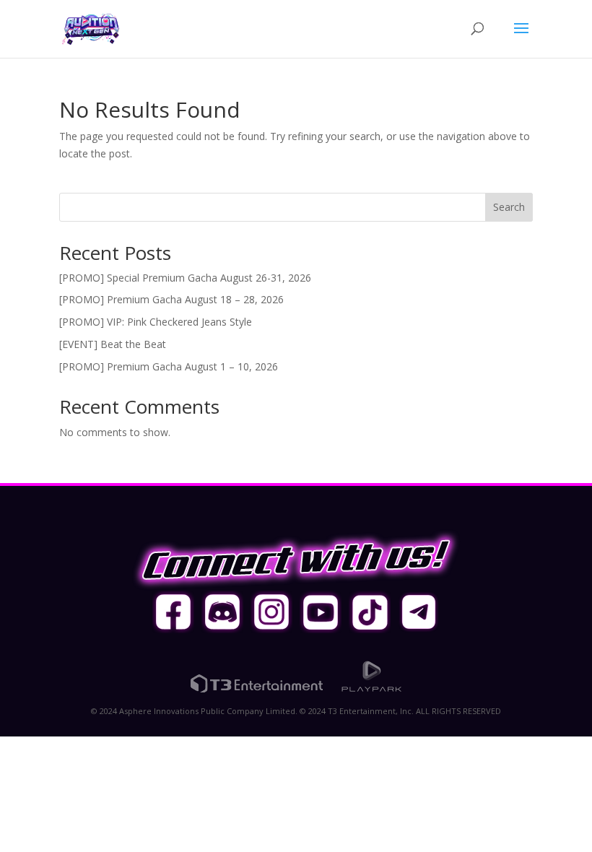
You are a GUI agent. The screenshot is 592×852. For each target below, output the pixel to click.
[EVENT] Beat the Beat (112, 344)
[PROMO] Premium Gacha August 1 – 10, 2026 (168, 366)
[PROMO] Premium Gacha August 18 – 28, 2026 (171, 299)
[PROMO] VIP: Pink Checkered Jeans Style (155, 322)
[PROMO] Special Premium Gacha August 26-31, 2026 (185, 277)
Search (509, 207)
